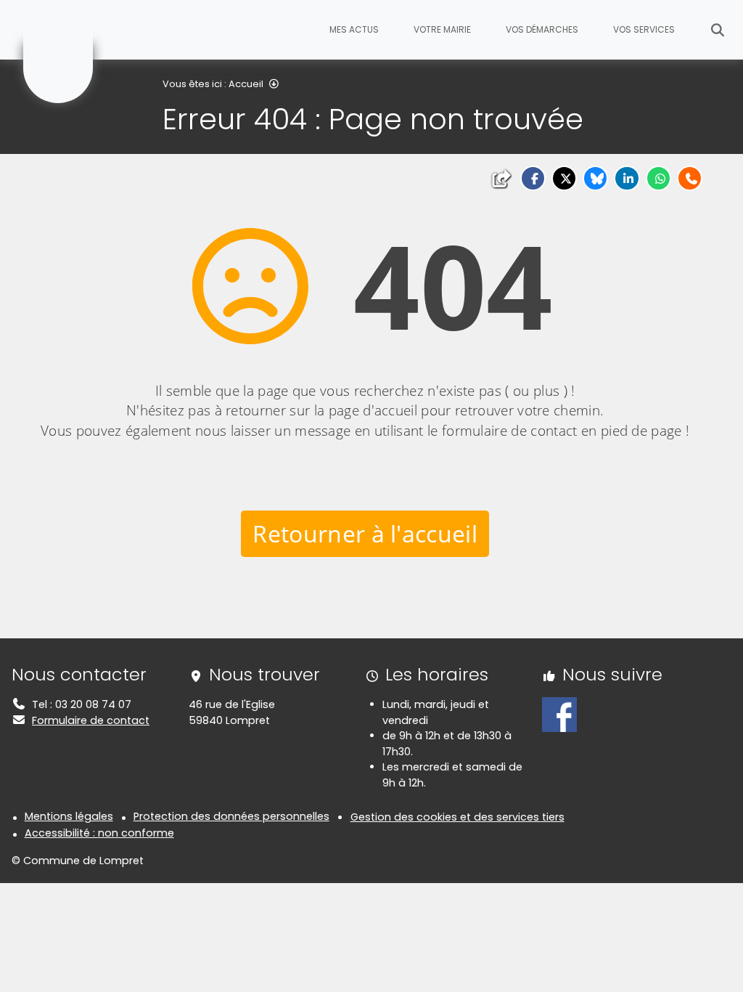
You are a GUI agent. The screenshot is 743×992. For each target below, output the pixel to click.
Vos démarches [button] (542, 29)
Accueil (246, 84)
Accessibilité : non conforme (99, 833)
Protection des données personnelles (231, 816)
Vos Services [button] (644, 29)
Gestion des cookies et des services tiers (457, 817)
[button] (533, 178)
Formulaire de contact (90, 720)
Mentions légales (69, 816)
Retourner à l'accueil (365, 533)
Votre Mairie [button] (442, 29)
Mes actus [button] (354, 29)
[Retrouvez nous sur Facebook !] (559, 714)
